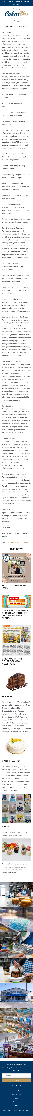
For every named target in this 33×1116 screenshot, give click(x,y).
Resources (16, 1102)
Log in (17, 1)
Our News (16, 549)
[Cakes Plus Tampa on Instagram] (16, 9)
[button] (16, 545)
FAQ (16, 1105)
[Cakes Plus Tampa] (16, 14)
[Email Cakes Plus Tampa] (20, 9)
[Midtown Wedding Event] (16, 568)
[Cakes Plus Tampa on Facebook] (13, 9)
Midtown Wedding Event (14, 586)
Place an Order (16, 1094)
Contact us (22, 870)
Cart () (26, 1)
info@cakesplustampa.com (17, 542)
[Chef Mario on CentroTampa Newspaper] (16, 640)
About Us (16, 1091)
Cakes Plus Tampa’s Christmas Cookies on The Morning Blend (15, 614)
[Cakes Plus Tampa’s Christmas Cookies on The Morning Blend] (16, 601)
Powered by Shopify (24, 1110)
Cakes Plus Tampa (13, 1110)
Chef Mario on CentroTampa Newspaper (12, 661)
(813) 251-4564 (9, 1)
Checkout (16, 4)
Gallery (16, 1098)
